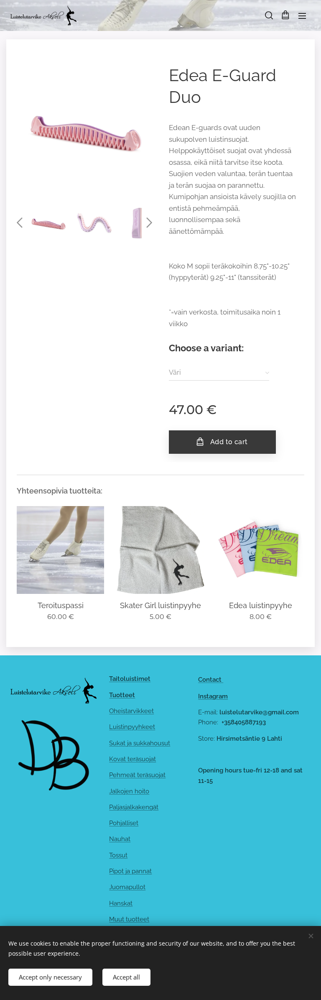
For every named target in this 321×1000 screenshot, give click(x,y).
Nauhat (119, 839)
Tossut (118, 855)
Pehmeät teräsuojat (137, 775)
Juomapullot (127, 887)
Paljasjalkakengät (133, 807)
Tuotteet (122, 695)
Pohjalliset (123, 823)
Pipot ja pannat (130, 871)
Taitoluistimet (129, 679)
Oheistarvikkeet (131, 711)
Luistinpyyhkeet (132, 727)
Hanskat (120, 903)
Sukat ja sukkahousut (139, 743)
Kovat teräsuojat (132, 759)
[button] (268, 15)
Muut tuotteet (129, 919)
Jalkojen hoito (129, 791)
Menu (302, 15)
